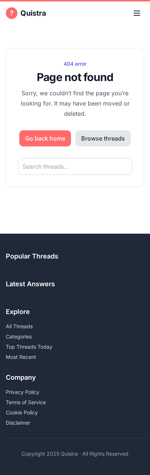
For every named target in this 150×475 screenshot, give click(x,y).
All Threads (19, 326)
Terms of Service (26, 402)
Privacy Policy (22, 392)
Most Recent (21, 357)
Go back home (45, 138)
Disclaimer (18, 423)
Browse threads (103, 138)
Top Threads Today (29, 347)
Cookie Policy (22, 412)
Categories (19, 336)
